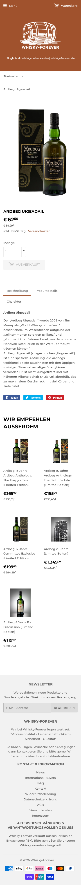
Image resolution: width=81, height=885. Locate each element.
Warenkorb (69, 5)
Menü (13, 5)
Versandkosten (39, 231)
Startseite (10, 76)
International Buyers (40, 777)
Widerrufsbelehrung (40, 794)
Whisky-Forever (42, 860)
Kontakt (40, 788)
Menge (9, 243)
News (40, 772)
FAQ (40, 783)
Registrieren (64, 708)
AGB (40, 804)
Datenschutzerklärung (40, 799)
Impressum (40, 815)
